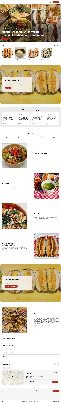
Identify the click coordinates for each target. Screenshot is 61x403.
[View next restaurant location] (58, 364)
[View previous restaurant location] (54, 364)
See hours (49, 381)
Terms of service (13, 397)
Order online (55, 381)
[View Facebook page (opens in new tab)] (2, 401)
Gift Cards (38, 392)
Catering (28, 2)
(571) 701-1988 (40, 376)
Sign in (50, 2)
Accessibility (19, 397)
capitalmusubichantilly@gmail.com (43, 377)
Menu (24, 2)
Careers (42, 2)
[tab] (4, 368)
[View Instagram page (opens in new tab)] (3, 401)
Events (38, 2)
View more (4, 120)
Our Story (33, 2)
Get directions (54, 372)
